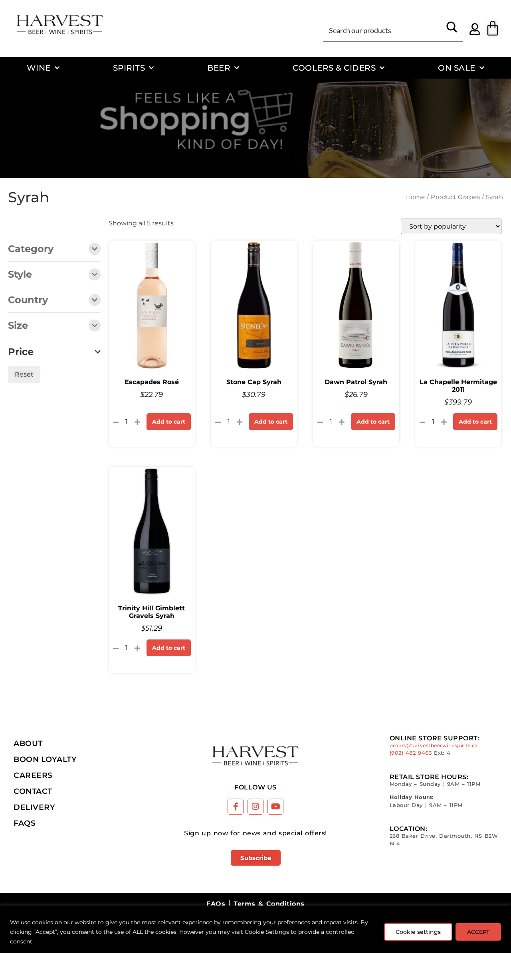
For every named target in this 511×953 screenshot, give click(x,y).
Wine (39, 68)
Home (415, 197)
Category (30, 249)
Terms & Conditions (269, 904)
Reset (24, 374)
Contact (33, 791)
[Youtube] (275, 807)
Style (20, 275)
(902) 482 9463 (411, 753)
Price (21, 351)
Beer (218, 68)
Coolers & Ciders (334, 68)
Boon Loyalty (45, 759)
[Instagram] (255, 807)
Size (18, 326)
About (28, 743)
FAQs (25, 823)
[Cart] (493, 28)
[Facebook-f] (236, 807)
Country (28, 300)
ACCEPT (478, 931)
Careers (33, 775)
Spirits (129, 68)
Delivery (34, 807)
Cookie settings (418, 931)
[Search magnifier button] (451, 29)
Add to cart (168, 421)
